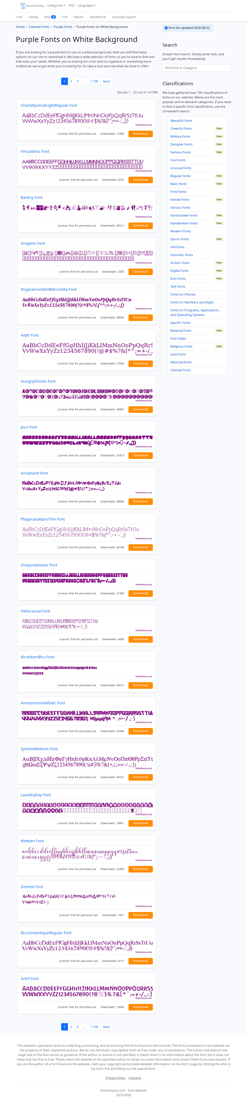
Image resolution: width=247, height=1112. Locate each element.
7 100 (94, 81)
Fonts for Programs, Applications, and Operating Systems (194, 312)
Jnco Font (29, 427)
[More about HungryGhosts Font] (87, 394)
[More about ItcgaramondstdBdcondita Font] (87, 303)
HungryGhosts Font (38, 381)
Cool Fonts (178, 160)
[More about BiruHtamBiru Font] (87, 670)
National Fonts (181, 362)
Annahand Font (34, 473)
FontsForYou (35, 6)
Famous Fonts (180, 152)
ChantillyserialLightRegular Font (49, 105)
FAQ (71, 5)
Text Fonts (177, 286)
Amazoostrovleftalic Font (43, 702)
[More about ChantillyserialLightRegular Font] (87, 119)
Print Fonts (178, 192)
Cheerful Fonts (181, 128)
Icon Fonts (178, 278)
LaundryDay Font (36, 794)
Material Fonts (180, 330)
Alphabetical (98, 17)
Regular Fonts (180, 176)
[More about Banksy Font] (87, 211)
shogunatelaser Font (39, 565)
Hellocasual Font (35, 611)
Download (140, 133)
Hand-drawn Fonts (184, 215)
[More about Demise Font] (87, 900)
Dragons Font (33, 243)
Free (19, 17)
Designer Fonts (181, 144)
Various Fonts (180, 207)
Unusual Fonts (180, 168)
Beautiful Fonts (181, 120)
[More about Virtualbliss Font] (87, 165)
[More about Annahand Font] (87, 486)
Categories (55, 5)
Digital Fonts (179, 271)
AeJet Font (30, 335)
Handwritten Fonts (184, 223)
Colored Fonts (180, 370)
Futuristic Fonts (181, 255)
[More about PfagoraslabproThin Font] (87, 532)
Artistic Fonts (179, 263)
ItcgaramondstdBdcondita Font (49, 289)
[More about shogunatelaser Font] (87, 578)
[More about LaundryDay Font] (87, 808)
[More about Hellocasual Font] (87, 624)
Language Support (124, 17)
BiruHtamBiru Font (37, 656)
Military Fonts (180, 136)
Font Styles (178, 338)
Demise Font (32, 886)
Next (106, 81)
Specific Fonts (180, 323)
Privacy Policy (115, 1078)
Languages (86, 5)
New (49, 17)
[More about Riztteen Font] (87, 854)
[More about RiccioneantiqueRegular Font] (87, 946)
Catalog (33, 17)
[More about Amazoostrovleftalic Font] (87, 716)
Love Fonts (178, 354)
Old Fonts (177, 247)
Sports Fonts (179, 239)
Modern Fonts (180, 231)
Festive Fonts (179, 199)
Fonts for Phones (182, 294)
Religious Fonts (181, 346)
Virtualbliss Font (35, 151)
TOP (64, 17)
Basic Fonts (178, 184)
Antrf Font (30, 978)
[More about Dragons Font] (87, 256)
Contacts (135, 1078)
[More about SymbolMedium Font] (87, 762)
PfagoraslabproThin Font (43, 519)
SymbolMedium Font (39, 748)
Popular (79, 17)
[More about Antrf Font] (87, 992)
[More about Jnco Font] (87, 440)
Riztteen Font (32, 840)
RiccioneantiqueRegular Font (46, 932)
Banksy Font (31, 197)
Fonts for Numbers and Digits (192, 302)
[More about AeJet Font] (87, 348)
